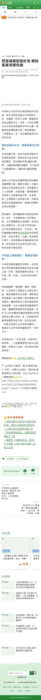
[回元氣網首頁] (8, 2)
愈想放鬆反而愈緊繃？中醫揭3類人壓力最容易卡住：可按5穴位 (23, 17)
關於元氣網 (7, 687)
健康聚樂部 (17, 687)
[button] (38, 7)
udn (3, 56)
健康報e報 (22, 677)
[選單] (38, 3)
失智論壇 (19, 7)
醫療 (28, 7)
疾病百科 (34, 687)
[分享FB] (5, 12)
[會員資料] (34, 3)
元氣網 (8, 56)
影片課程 (6, 551)
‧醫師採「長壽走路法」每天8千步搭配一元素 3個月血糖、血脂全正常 (20, 443)
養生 (10, 7)
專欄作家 (28, 691)
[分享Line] (15, 12)
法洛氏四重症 (23, 458)
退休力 (12, 691)
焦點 (3, 7)
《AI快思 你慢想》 (26, 358)
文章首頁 (20, 691)
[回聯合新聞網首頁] (3, 3)
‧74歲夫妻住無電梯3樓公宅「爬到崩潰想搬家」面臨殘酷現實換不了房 (20, 432)
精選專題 (26, 687)
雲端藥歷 (24, 232)
